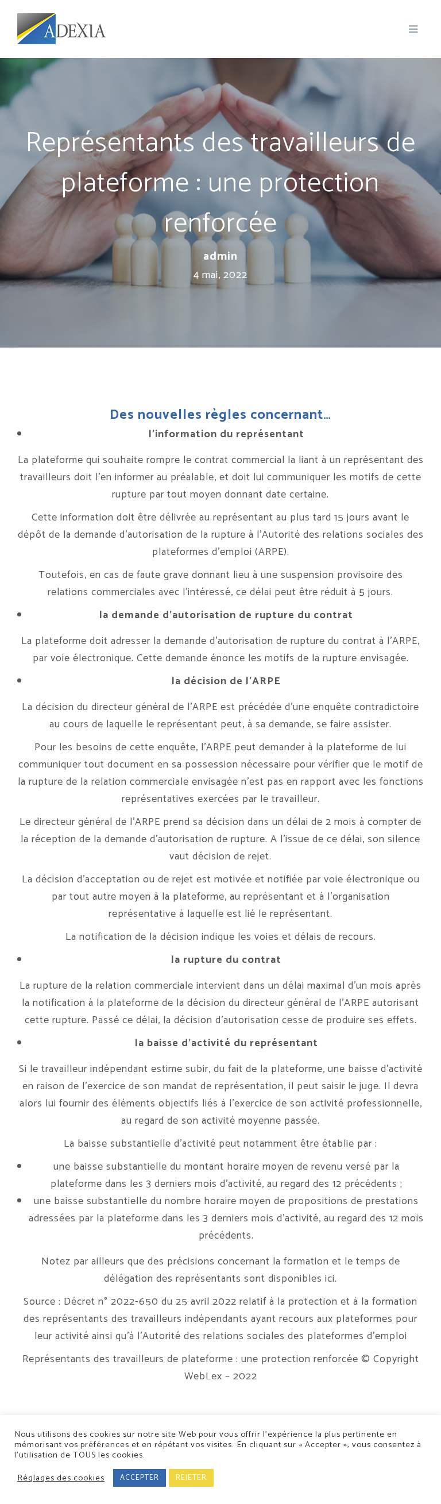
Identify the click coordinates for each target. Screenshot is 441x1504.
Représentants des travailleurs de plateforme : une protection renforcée (190, 1359)
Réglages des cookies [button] (61, 1478)
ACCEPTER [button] (139, 1478)
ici (330, 1278)
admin (220, 257)
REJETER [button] (191, 1478)
